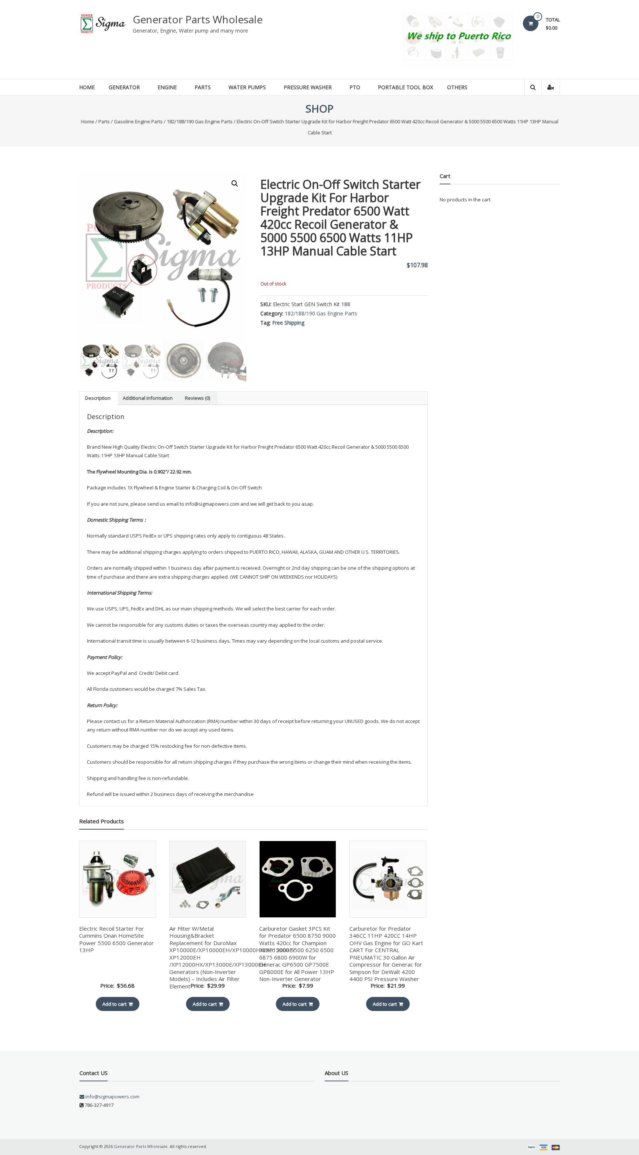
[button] (234, 183)
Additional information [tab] (148, 398)
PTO (354, 87)
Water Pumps (247, 87)
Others (457, 87)
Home (87, 87)
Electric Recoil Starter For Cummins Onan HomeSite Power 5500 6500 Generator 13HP (116, 939)
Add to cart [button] (114, 1004)
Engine (167, 87)
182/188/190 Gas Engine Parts (200, 121)
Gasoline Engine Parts (138, 121)
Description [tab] (98, 398)
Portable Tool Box (405, 87)
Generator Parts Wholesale (198, 19)
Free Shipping (288, 322)
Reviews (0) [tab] (197, 398)
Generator (124, 87)
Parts (203, 87)
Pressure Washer (308, 87)
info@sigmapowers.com (111, 1096)
